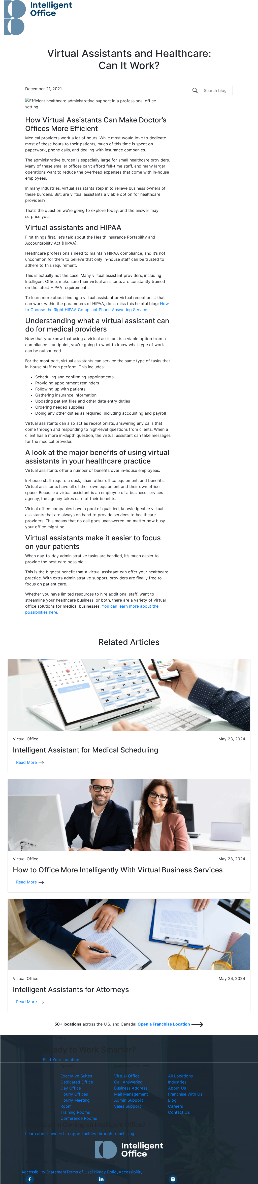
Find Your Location (61, 1059)
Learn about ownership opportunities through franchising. (80, 1133)
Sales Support (127, 1106)
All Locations (180, 1076)
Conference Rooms (78, 1118)
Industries (177, 1082)
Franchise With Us (185, 1094)
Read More (27, 762)
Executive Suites (76, 1076)
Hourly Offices (74, 1094)
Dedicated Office (76, 1082)
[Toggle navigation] (243, 17)
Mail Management (131, 1094)
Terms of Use (79, 1172)
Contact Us (179, 1112)
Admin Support (128, 1100)
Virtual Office (127, 1076)
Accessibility (131, 1172)
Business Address (130, 1088)
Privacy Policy (105, 1172)
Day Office (70, 1088)
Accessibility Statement (43, 1172)
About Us (177, 1088)
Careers (175, 1106)
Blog (172, 1100)
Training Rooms (75, 1112)
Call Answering (128, 1082)
